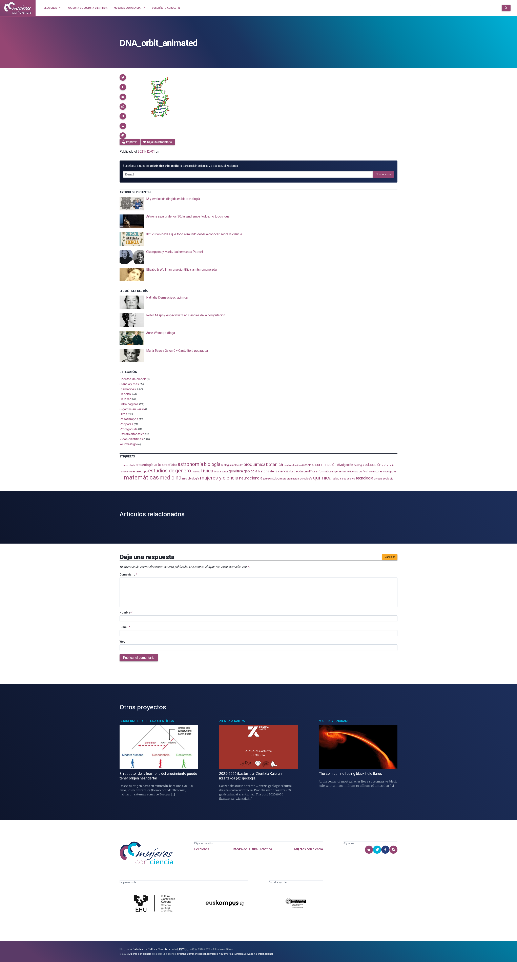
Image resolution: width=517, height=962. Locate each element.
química (322, 478)
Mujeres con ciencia (308, 849)
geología (250, 471)
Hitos (123, 414)
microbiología (190, 478)
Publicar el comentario (138, 658)
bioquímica (254, 464)
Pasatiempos (129, 419)
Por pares (126, 424)
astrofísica (169, 465)
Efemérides (128, 389)
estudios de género (169, 471)
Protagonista (129, 429)
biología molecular (232, 465)
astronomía (190, 464)
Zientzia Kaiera (232, 721)
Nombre (126, 612)
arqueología (144, 465)
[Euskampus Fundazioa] (225, 904)
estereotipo (139, 471)
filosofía (196, 471)
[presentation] (258, 204)
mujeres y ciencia (219, 478)
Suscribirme (383, 174)
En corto (125, 394)
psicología (306, 478)
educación (373, 465)
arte (157, 464)
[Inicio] (18, 8)
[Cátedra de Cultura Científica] (155, 904)
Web (122, 641)
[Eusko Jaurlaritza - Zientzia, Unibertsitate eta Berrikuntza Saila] (295, 903)
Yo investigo (128, 444)
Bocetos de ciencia (133, 379)
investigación (389, 471)
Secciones (201, 849)
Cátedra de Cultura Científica (251, 849)
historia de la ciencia (273, 471)
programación (291, 478)
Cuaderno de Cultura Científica (147, 721)
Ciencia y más (129, 384)
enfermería (388, 465)
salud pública (347, 478)
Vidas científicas (131, 439)
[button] (123, 77)
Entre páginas (129, 404)
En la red (125, 399)
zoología (388, 478)
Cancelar (390, 556)
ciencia (306, 465)
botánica (274, 464)
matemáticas (141, 477)
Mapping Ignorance (335, 721)
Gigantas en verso (132, 409)
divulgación (345, 465)
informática (323, 471)
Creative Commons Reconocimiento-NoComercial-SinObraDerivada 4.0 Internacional (225, 953)
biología (212, 464)
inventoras (375, 471)
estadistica (126, 471)
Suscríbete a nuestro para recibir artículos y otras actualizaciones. (180, 165)
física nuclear (221, 471)
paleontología (272, 478)
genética (236, 471)
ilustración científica (302, 471)
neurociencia (251, 478)
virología (378, 478)
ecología (359, 465)
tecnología (364, 478)
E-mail (125, 627)
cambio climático (293, 465)
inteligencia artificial (356, 471)
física (207, 471)
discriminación (324, 464)
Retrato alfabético (132, 434)
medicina (170, 477)
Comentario (128, 574)
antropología (129, 465)
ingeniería (338, 471)
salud (335, 478)
